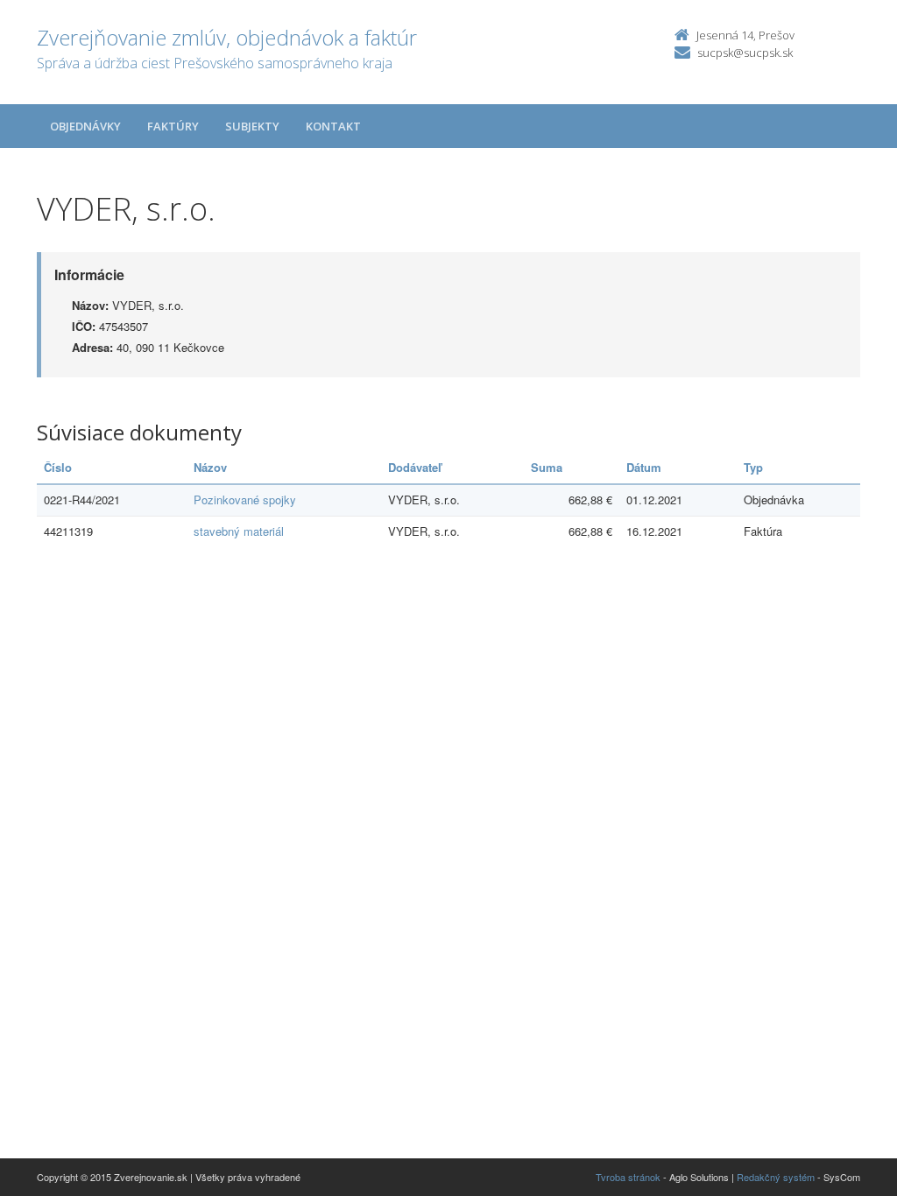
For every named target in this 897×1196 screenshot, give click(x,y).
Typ (753, 467)
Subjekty (252, 126)
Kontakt (333, 126)
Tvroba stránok (628, 1177)
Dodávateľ (414, 467)
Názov (210, 467)
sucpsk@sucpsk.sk (745, 52)
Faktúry (173, 126)
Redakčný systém (776, 1177)
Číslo (58, 467)
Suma (546, 467)
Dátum (643, 467)
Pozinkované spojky (245, 499)
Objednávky (85, 126)
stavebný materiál (239, 531)
